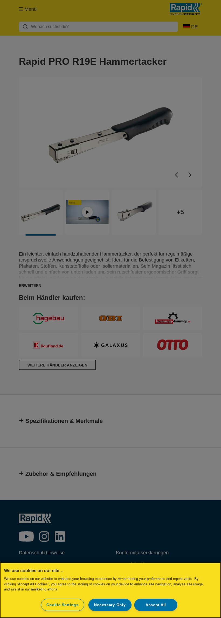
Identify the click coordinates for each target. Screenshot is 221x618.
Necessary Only (110, 605)
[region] (110, 590)
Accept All (156, 605)
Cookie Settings (62, 605)
